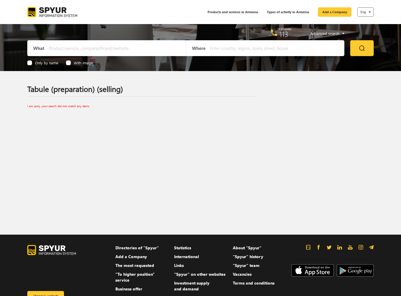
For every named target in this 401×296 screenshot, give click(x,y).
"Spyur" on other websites (199, 274)
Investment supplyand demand (192, 286)
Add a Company (334, 12)
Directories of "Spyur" (137, 247)
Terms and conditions (253, 283)
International (186, 256)
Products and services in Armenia (233, 12)
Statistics (182, 247)
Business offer (128, 289)
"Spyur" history (248, 256)
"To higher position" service (135, 277)
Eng (363, 12)
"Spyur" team (246, 265)
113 (283, 34)
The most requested (134, 265)
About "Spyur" (247, 247)
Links (179, 265)
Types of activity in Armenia (288, 12)
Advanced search (324, 33)
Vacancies (242, 274)
